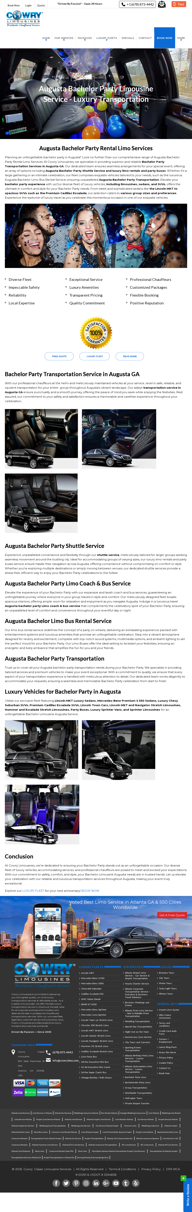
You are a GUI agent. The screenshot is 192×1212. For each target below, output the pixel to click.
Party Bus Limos (41, 1132)
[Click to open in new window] (162, 4)
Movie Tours (165, 983)
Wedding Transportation (137, 1021)
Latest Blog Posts (168, 1047)
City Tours (164, 978)
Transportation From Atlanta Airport (46, 1138)
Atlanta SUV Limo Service (73, 1145)
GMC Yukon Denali (90, 999)
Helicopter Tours (133, 1098)
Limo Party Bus (89, 1056)
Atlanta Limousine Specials (147, 1138)
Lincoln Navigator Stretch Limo (97, 1041)
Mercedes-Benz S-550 (92, 978)
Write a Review (186, 1193)
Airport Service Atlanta (168, 1119)
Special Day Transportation (138, 1026)
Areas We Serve (167, 1052)
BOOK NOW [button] (90, 890)
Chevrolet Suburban (91, 988)
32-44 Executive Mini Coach (95, 1067)
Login (28, 5)
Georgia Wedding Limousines (133, 1113)
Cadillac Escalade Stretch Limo (97, 1051)
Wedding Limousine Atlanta (86, 1113)
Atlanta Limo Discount (20, 1151)
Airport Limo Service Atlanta (48, 1119)
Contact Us (164, 1068)
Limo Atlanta (153, 1113)
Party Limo (39, 1151)
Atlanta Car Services (63, 1113)
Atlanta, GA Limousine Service (120, 1138)
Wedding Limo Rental (171, 1113)
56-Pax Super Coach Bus (93, 1072)
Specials (128, 37)
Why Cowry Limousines (165, 1016)
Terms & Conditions (122, 1169)
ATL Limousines (147, 1145)
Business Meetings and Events (137, 1004)
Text (181, 4)
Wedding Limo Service (80, 1126)
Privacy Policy (166, 1057)
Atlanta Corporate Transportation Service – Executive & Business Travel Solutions (137, 993)
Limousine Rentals (19, 1138)
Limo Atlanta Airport (90, 1132)
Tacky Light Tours (168, 988)
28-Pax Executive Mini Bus (95, 1061)
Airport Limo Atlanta (144, 1132)
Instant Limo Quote (169, 1009)
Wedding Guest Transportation (52, 1126)
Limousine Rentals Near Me (61, 1151)
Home (46, 37)
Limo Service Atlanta (23, 1119)
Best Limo (82, 1151)
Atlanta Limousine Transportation (102, 1145)
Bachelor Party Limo (135, 1077)
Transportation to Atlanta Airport (164, 1151)
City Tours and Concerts (137, 1042)
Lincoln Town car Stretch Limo (96, 1020)
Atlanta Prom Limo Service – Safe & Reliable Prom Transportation (139, 1013)
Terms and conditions (164, 1024)
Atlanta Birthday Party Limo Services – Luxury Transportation (139, 1058)
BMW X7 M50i (89, 1004)
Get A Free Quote (172, 915)
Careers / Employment (165, 1040)
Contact (145, 37)
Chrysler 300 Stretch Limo (95, 1025)
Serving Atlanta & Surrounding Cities (93, 1157)
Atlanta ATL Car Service (168, 1145)
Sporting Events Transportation (133, 1049)
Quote (41, 5)
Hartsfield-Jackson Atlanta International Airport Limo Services (118, 1151)
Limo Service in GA (170, 1138)
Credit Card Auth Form (168, 1032)
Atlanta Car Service (73, 1138)
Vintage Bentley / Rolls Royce (96, 1077)
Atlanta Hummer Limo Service (45, 1145)
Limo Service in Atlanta (42, 1113)
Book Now (14, 5)
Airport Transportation (94, 1138)
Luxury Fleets (106, 37)
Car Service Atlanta (146, 1119)
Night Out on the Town (137, 1031)
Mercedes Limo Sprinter (93, 1014)
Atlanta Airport (170, 1126)
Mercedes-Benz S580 (92, 983)
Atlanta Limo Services (20, 1113)
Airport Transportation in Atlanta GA (59, 1157)
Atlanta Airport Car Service (22, 1126)
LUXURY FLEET (33, 890)
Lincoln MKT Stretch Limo (94, 1030)
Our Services (63, 37)
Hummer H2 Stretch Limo (94, 1046)
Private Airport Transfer (137, 1103)
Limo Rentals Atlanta (124, 1119)
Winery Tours (166, 993)
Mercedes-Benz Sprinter (93, 1009)
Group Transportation (136, 1087)
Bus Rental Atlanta (109, 1113)
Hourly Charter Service (137, 983)
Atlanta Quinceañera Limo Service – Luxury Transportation (138, 1069)
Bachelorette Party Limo (137, 1082)
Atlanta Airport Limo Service (99, 1119)
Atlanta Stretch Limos (20, 1132)
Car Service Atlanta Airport (107, 1126)
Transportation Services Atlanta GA (26, 1157)
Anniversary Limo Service (138, 1037)
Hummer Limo (130, 1126)
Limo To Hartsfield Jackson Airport (117, 1132)
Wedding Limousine (150, 1126)
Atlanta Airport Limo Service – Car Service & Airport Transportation (137, 975)
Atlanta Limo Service (73, 1119)
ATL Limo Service (129, 1145)
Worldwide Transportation (138, 1092)
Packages (85, 37)
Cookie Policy (166, 1062)
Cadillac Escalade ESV (92, 993)
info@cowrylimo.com (65, 1060)
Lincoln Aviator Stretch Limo (95, 1035)
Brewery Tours (166, 972)
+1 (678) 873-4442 (140, 4)
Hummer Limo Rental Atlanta (64, 1132)
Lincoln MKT (87, 973)
